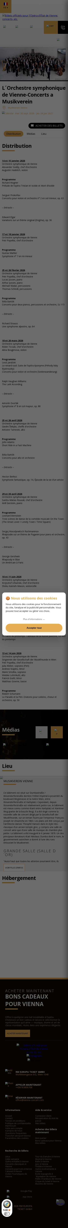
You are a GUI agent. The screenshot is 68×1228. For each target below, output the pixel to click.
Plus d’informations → (34, 619)
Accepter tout (34, 627)
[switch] (7, 1214)
